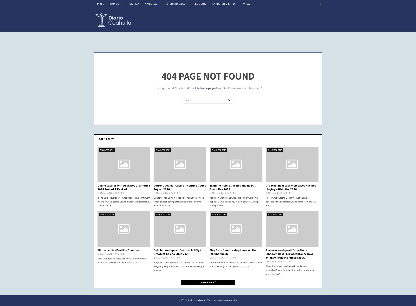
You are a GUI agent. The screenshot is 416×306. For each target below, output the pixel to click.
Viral (246, 4)
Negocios (200, 4)
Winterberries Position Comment (119, 250)
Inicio (100, 4)
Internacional (175, 4)
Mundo (114, 4)
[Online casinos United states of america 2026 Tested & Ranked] (124, 164)
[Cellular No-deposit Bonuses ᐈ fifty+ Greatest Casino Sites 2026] (180, 229)
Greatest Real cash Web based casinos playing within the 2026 (291, 187)
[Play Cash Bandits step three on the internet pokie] (236, 229)
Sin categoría (107, 150)
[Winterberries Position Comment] (124, 229)
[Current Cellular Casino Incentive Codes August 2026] (180, 164)
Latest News (106, 139)
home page (207, 88)
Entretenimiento (223, 4)
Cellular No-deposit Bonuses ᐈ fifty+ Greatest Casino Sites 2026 (177, 252)
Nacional (151, 4)
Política (133, 4)
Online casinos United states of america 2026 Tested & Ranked (124, 187)
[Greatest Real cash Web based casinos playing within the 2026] (292, 164)
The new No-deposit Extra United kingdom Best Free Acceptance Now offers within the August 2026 (289, 254)
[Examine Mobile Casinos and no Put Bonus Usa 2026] (236, 164)
